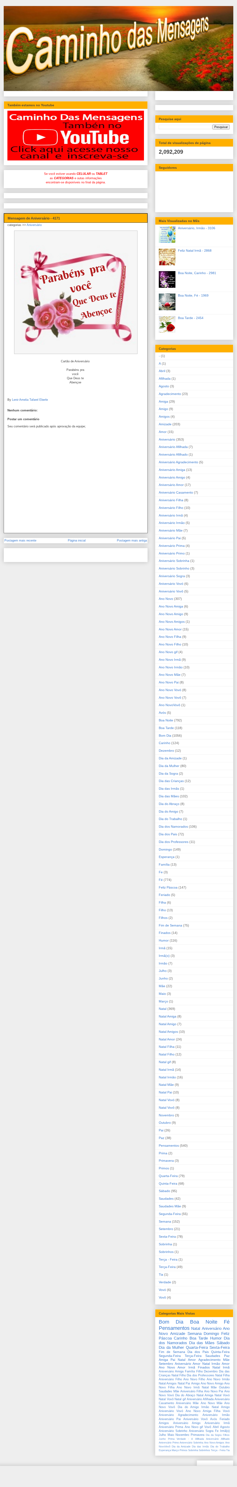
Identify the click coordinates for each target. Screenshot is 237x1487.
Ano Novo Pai (169, 682)
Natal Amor (167, 1039)
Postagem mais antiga (132, 540)
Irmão (163, 963)
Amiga (163, 401)
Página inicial (77, 540)
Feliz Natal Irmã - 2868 (195, 250)
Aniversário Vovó (171, 583)
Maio (162, 994)
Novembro (166, 1115)
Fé (161, 880)
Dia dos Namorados (173, 826)
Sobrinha (165, 1244)
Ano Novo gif (168, 652)
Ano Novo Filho (170, 644)
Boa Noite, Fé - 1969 (193, 295)
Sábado (164, 1191)
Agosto (164, 386)
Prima (163, 1153)
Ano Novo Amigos (172, 621)
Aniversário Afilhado (173, 454)
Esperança (167, 857)
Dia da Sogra (168, 773)
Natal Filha (167, 1047)
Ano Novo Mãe (170, 674)
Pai (161, 1130)
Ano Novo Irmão (171, 667)
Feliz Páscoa (168, 887)
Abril (162, 371)
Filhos (163, 918)
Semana (165, 1221)
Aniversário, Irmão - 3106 (196, 228)
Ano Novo (166, 599)
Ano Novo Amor (170, 629)
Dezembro (166, 750)
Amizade (165, 424)
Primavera (166, 1160)
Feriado (164, 895)
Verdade (165, 1282)
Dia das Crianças (171, 781)
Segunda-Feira (170, 1214)
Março (163, 1001)
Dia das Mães (169, 796)
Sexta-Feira (167, 1236)
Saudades (166, 1198)
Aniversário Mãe (171, 530)
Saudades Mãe (170, 1206)
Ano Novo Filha (170, 637)
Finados (165, 933)
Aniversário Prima (172, 546)
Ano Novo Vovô (170, 697)
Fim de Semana (170, 925)
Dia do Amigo (168, 811)
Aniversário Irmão (172, 523)
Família (164, 864)
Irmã (162, 948)
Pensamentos (169, 1145)
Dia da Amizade (170, 758)
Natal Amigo (167, 1024)
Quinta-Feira (168, 1183)
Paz (161, 1138)
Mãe (162, 986)
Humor (164, 940)
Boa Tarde (166, 728)
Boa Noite (166, 720)
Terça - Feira (168, 1259)
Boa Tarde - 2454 (190, 318)
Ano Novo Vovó (170, 690)
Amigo (163, 409)
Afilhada (165, 378)
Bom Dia (165, 735)
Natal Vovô (167, 1107)
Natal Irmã (166, 1069)
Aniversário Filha (171, 500)
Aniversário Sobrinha (174, 561)
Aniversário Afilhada (173, 447)
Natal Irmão (167, 1077)
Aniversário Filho (171, 508)
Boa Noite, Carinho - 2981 (197, 273)
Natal (162, 1009)
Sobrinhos (166, 1252)
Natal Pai (165, 1092)
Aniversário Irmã (171, 515)
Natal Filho (167, 1054)
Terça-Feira (167, 1267)
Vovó (162, 1290)
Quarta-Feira (168, 1176)
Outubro (165, 1122)
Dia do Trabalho (170, 819)
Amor (163, 432)
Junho (163, 978)
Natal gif (165, 1062)
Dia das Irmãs (169, 788)
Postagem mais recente (20, 540)
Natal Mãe (166, 1084)
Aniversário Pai (170, 538)
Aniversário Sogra (172, 576)
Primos (164, 1168)
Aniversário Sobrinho (174, 568)
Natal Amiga (167, 1016)
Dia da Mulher (169, 766)
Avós (162, 712)
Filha (162, 902)
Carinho (164, 743)
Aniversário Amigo (172, 477)
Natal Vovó (167, 1100)
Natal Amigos (168, 1031)
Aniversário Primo (172, 553)
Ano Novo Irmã (170, 659)
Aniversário (34, 225)
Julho (163, 971)
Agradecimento (170, 394)
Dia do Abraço (169, 804)
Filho (162, 910)
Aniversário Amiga (172, 470)
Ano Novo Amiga (171, 606)
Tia (161, 1274)
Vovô (162, 1297)
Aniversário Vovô (171, 591)
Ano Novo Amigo (171, 614)
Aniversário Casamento (176, 492)
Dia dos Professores (173, 842)
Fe (161, 872)
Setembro (166, 1229)
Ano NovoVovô (169, 705)
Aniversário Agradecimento (178, 462)
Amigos (164, 416)
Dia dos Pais (168, 834)
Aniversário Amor (171, 485)
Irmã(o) (164, 956)
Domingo (165, 849)
